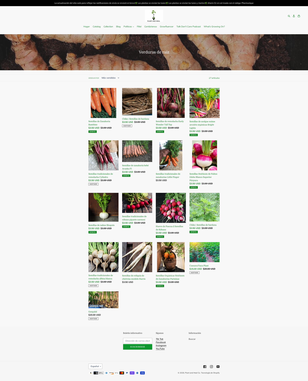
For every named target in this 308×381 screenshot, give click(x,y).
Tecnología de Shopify (210, 373)
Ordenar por (93, 78)
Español (95, 366)
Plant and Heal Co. (192, 373)
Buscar (192, 339)
